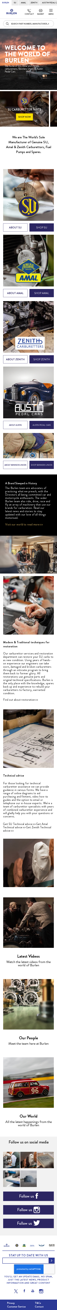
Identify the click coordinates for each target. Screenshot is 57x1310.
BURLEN (5, 2)
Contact (29, 14)
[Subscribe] (52, 1261)
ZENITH (34, 2)
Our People (28, 1038)
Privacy (11, 1303)
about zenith (15, 359)
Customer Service (16, 1306)
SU (15, 2)
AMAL (23, 2)
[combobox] (28, 23)
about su (15, 227)
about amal (15, 293)
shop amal (41, 293)
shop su (41, 227)
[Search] (7, 23)
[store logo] (11, 12)
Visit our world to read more (22, 524)
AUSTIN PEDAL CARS (42, 425)
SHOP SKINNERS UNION (41, 465)
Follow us (26, 1196)
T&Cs (38, 1303)
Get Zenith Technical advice (27, 829)
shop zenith (41, 359)
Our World (29, 1116)
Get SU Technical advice (18, 824)
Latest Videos (28, 956)
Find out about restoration (19, 700)
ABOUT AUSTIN (15, 425)
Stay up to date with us (28, 1255)
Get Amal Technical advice (25, 825)
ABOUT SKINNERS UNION (15, 465)
